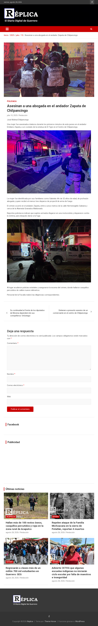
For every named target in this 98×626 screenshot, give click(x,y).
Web (9, 396)
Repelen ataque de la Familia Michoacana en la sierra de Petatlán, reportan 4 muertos (68, 525)
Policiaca (11, 101)
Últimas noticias (15, 489)
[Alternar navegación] (7, 29)
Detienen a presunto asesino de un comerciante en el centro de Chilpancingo (70, 311)
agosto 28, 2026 (12, 532)
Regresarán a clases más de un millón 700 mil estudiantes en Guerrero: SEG (23, 571)
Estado (56, 517)
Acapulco (11, 517)
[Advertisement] (49, 464)
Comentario (12, 343)
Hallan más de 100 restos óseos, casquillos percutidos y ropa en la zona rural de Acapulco (24, 525)
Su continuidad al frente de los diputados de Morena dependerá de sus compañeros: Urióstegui (27, 313)
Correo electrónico (15, 385)
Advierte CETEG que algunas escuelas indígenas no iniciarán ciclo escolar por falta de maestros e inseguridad (71, 572)
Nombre (11, 374)
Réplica (30, 621)
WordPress (80, 621)
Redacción (23, 115)
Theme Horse (50, 621)
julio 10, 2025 (12, 115)
